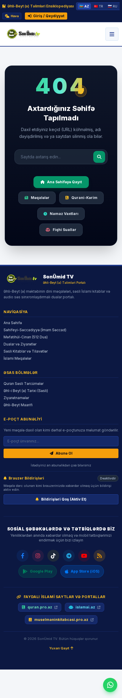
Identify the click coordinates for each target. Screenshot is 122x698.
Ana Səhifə (13, 323)
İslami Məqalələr (17, 358)
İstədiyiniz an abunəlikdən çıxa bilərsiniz (61, 465)
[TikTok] (53, 556)
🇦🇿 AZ (84, 6)
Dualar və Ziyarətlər (20, 344)
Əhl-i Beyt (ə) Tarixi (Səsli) (26, 390)
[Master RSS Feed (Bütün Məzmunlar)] (99, 556)
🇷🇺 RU (112, 6)
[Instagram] (38, 556)
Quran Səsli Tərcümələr (24, 383)
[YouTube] (84, 556)
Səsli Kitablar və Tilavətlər (26, 351)
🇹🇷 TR (98, 6)
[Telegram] (69, 556)
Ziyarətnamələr (16, 398)
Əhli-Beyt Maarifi (18, 405)
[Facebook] (22, 556)
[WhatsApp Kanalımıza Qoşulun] (110, 685)
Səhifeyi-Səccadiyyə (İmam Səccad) (35, 330)
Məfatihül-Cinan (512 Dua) (26, 337)
